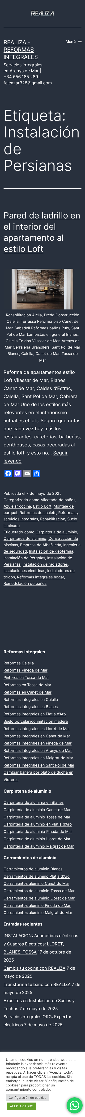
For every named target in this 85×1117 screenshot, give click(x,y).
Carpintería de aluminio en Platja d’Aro (38, 824)
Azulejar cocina (17, 506)
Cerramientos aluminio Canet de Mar (36, 883)
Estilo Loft (42, 506)
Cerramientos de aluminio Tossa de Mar (39, 890)
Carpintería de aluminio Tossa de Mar (37, 817)
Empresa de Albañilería (40, 544)
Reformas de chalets (38, 512)
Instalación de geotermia (51, 551)
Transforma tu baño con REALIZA (37, 984)
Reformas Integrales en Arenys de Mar (38, 750)
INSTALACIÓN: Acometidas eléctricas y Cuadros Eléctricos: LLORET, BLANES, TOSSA (41, 943)
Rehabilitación (52, 519)
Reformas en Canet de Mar (27, 692)
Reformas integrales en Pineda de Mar (38, 743)
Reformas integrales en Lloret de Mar (37, 728)
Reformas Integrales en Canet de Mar (37, 736)
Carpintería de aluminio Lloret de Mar (37, 838)
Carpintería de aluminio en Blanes (34, 802)
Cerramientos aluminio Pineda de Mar (37, 905)
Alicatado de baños (58, 499)
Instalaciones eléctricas (24, 570)
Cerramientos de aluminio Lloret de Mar (39, 898)
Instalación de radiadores (45, 564)
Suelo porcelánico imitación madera (36, 721)
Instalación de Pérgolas (24, 557)
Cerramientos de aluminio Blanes (33, 869)
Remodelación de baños (25, 583)
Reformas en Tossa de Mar (27, 684)
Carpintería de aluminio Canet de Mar (37, 809)
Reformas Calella (19, 663)
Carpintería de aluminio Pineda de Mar (38, 831)
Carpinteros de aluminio (25, 538)
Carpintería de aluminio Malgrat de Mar (39, 846)
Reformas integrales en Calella (31, 699)
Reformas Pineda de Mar (25, 670)
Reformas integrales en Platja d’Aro (35, 714)
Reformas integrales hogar (40, 577)
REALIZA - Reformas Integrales (21, 49)
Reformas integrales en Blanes (31, 706)
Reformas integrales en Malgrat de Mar (38, 757)
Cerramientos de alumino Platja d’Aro (37, 876)
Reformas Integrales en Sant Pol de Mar (39, 765)
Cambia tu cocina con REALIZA (34, 968)
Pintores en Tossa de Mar (26, 677)
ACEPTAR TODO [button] (21, 1106)
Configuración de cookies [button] (27, 1097)
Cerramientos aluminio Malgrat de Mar (38, 912)
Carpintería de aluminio (56, 532)
